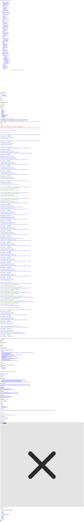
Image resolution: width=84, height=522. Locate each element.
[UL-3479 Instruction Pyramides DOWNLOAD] (7, 183)
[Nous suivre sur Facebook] (16, 410)
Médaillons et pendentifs (6, 50)
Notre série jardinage (5, 29)
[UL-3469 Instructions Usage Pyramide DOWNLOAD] (8, 163)
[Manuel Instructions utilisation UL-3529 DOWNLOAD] (7, 233)
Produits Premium (5, 36)
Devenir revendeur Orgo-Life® (5, 407)
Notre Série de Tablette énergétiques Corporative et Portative (8, 355)
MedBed (3, 31)
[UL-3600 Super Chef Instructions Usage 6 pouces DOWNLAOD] (7, 243)
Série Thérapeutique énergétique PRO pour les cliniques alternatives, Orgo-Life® (10, 360)
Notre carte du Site (5, 5)
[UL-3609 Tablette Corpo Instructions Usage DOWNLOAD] (8, 244)
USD (0, 101)
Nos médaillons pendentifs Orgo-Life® (6, 353)
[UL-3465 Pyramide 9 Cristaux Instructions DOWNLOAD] (8, 158)
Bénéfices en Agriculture (6, 10)
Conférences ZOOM (5, 45)
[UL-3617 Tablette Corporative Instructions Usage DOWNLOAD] (7, 253)
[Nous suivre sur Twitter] (38, 410)
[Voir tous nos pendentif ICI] (6, 144)
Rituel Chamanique (4, 357)
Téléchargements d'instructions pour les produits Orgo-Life (9, 121)
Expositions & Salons (5, 44)
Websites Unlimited (10, 510)
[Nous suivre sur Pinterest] (27, 410)
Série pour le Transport (5, 28)
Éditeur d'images (6, 60)
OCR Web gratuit (6, 62)
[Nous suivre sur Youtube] (49, 410)
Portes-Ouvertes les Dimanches (5, 47)
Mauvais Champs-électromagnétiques (5, 18)
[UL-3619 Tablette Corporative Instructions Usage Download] (7, 258)
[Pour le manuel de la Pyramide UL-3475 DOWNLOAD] (8, 173)
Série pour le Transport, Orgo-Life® (5, 359)
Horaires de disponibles (5, 33)
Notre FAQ (4, 49)
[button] (0, 521)
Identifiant (7, 364)
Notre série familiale (5, 23)
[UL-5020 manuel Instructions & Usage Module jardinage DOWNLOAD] (6, 313)
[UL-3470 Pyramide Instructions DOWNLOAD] (7, 172)
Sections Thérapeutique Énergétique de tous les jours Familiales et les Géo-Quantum (10, 358)
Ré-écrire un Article (6, 61)
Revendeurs (3, 54)
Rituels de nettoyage (5, 40)
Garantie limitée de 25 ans (6, 4)
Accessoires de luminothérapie (4, 30)
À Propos (3, 6)
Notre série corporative (5, 25)
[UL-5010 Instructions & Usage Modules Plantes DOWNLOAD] (11, 307)
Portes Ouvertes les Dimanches (5, 17)
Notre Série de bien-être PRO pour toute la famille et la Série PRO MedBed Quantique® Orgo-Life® (12, 354)
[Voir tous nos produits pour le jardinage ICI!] (10, 305)
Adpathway (3, 351)
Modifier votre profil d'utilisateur (5, 66)
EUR (2, 101)
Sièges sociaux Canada (5, 52)
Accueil (2, 1)
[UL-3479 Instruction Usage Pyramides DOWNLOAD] (8, 178)
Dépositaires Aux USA (5, 53)
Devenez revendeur (5, 55)
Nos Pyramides (4, 22)
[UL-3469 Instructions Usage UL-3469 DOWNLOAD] (7, 167)
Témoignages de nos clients (6, 12)
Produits (3, 21)
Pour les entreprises (5, 38)
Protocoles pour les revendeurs (6, 56)
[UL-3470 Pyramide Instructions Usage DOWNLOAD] (8, 168)
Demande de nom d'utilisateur (5, 65)
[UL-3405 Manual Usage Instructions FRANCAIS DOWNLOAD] (4, 132)
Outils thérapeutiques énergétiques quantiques (6, 26)
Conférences (4, 46)
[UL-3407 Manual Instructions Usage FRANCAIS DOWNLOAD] (4, 138)
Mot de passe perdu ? (4, 367)
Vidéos (2, 11)
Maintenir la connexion (3, 365)
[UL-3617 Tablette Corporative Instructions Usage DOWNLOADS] (8, 249)
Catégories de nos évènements (5, 43)
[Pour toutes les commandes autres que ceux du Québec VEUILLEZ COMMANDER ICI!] (8, 371)
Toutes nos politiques (5, 2)
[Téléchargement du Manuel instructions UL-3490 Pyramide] (7, 205)
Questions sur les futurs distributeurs (5, 68)
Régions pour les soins (5, 32)
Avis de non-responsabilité (6, 3)
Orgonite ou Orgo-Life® (5, 8)
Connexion (2, 366)
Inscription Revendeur (5, 67)
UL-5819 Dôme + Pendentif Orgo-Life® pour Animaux (6, 389)
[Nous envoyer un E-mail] (5, 410)
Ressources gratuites (5, 59)
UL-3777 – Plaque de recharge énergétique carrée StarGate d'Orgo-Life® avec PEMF (9, 393)
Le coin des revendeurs (5, 39)
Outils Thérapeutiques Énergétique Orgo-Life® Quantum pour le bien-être (9, 356)
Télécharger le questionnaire (6, 57)
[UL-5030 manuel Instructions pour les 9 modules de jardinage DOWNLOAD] (6, 318)
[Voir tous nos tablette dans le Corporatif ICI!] (11, 238)
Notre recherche (5, 9)
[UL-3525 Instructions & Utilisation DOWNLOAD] (7, 228)
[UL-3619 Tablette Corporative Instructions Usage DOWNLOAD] (8, 254)
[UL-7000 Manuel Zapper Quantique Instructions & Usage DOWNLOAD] (11, 332)
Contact (2, 51)
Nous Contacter (3, 406)
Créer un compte (3, 368)
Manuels (3, 19)
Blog (2, 37)
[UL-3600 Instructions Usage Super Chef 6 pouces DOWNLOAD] (8, 239)
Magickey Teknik (4, 510)
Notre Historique (5, 7)
